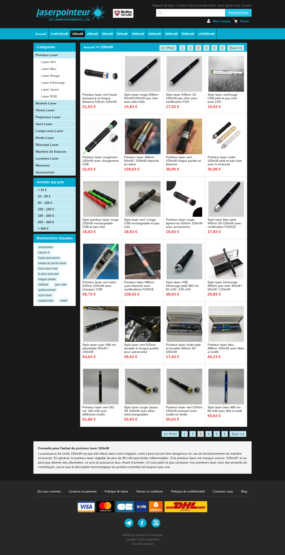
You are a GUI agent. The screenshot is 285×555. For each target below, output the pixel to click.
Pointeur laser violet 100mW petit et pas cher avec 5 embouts (225, 160)
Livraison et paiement (83, 491)
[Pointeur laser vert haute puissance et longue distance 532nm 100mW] (101, 90)
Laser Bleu (48, 69)
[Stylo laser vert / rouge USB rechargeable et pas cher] (143, 215)
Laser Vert (48, 62)
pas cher (60, 284)
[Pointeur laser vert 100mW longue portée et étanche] (184, 153)
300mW (107, 34)
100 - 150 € (46, 209)
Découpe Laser (47, 144)
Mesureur (43, 165)
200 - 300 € (46, 222)
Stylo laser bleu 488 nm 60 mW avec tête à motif (225, 409)
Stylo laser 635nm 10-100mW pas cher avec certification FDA (181, 98)
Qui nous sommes (49, 491)
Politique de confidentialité (188, 491)
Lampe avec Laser (49, 131)
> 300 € (43, 228)
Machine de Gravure (51, 151)
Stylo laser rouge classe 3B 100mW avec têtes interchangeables (141, 410)
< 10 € (42, 190)
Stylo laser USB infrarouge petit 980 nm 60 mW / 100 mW (182, 285)
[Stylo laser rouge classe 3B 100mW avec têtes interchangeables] (143, 403)
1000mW (138, 34)
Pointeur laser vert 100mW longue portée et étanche (183, 160)
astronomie (45, 247)
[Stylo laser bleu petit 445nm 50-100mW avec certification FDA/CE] (226, 215)
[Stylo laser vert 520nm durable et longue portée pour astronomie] (143, 340)
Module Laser (46, 103)
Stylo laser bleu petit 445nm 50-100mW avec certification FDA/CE (224, 223)
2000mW (154, 34)
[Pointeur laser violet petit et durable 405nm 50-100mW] (184, 340)
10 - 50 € (44, 196)
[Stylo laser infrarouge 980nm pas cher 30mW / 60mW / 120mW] (226, 278)
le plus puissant (48, 273)
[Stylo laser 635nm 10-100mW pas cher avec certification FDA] (184, 90)
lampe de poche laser (52, 263)
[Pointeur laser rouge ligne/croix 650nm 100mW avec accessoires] (184, 215)
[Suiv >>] (236, 48)
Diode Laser (45, 138)
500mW (122, 34)
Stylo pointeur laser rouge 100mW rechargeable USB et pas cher (100, 223)
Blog (244, 491)
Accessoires (45, 172)
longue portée (47, 279)
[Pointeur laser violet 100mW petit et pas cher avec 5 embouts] (226, 153)
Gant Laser (44, 124)
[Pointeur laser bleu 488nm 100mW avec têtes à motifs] (226, 340)
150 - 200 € (46, 215)
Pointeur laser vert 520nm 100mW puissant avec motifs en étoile (184, 410)
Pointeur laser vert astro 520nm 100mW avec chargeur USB (99, 285)
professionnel (46, 290)
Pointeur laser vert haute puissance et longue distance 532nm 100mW (99, 98)
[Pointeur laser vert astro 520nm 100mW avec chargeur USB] (101, 278)
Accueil (41, 34)
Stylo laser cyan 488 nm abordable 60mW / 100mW (99, 348)
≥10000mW (206, 34)
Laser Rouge (50, 75)
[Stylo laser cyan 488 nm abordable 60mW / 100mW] (101, 340)
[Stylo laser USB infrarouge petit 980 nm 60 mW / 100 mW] (184, 278)
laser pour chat (47, 268)
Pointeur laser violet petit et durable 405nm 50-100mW (183, 348)
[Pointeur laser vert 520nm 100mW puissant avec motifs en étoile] (184, 403)
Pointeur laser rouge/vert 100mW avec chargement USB (100, 160)
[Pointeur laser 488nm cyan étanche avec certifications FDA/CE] (143, 278)
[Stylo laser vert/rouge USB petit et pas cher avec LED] (226, 90)
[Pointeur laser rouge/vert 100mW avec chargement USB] (101, 153)
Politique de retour (116, 491)
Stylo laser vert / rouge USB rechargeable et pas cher (141, 223)
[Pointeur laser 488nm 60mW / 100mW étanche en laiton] (143, 153)
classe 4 (43, 252)
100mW (77, 34)
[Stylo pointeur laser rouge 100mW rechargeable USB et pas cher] (101, 215)
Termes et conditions (149, 491)
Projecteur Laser (48, 117)
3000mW (171, 34)
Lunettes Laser (47, 158)
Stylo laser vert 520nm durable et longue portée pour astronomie (141, 348)
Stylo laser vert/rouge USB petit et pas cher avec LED (223, 98)
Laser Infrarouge (53, 82)
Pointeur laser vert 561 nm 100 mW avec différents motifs (98, 410)
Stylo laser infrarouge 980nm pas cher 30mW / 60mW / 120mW (225, 285)
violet (63, 300)
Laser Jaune (50, 89)
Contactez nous (223, 491)
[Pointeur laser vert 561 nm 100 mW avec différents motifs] (101, 403)
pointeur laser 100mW (92, 448)
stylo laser (45, 295)
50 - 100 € (45, 203)
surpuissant (45, 300)
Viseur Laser (45, 110)
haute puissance (48, 257)
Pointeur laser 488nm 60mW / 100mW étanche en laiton (141, 160)
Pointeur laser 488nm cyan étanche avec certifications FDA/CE (139, 285)
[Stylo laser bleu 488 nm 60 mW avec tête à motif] (226, 403)
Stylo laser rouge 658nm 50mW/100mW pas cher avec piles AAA (141, 98)
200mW (92, 34)
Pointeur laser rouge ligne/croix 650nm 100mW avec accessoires (184, 223)
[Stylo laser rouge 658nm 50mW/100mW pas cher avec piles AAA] (143, 90)
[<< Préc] (168, 48)
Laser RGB (49, 96)
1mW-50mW (59, 34)
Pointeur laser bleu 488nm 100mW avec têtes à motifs (226, 348)
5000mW (187, 34)
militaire (43, 284)
